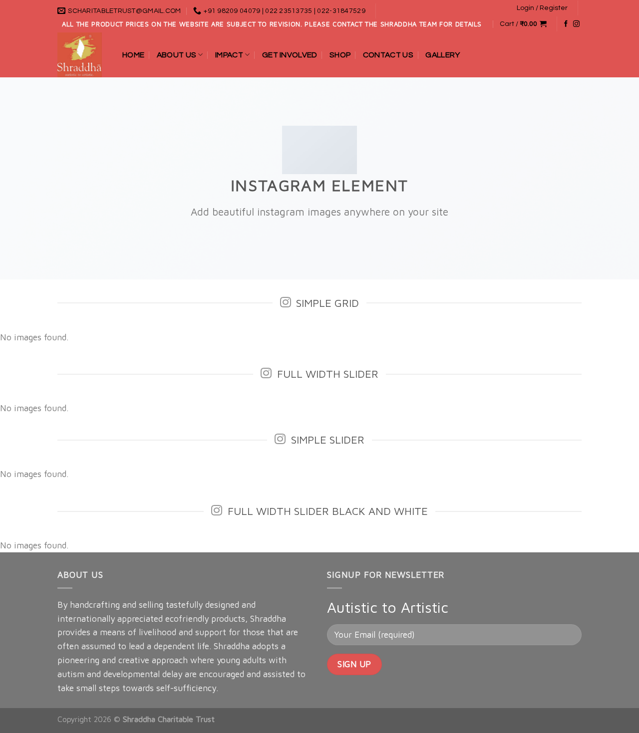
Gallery (442, 55)
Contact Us (388, 55)
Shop (339, 55)
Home (133, 55)
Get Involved (290, 55)
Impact (229, 55)
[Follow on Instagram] (576, 24)
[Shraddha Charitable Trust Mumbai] (82, 54)
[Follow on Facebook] (566, 24)
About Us (177, 55)
